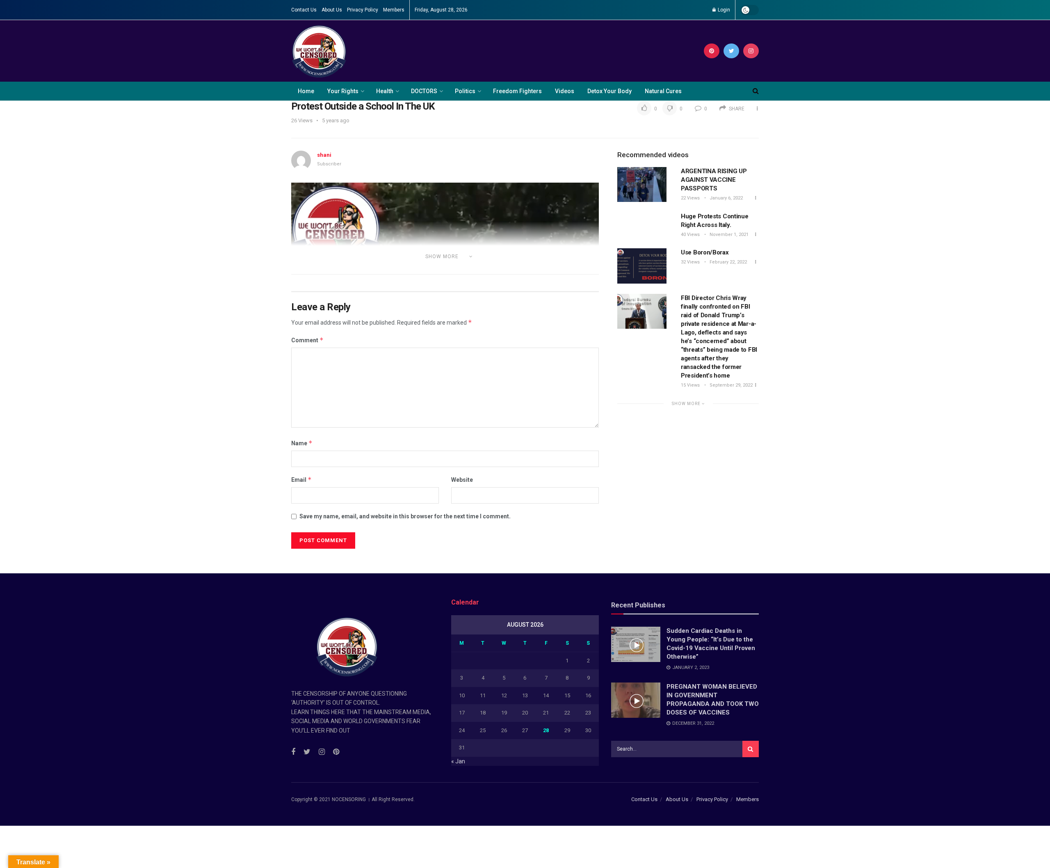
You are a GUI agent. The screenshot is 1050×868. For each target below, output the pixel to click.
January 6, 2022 (725, 198)
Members (393, 10)
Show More (687, 403)
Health (384, 91)
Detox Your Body (609, 91)
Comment (307, 340)
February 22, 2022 (727, 262)
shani (324, 155)
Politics (465, 91)
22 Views (690, 198)
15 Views (690, 385)
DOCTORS (424, 91)
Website (462, 479)
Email (301, 479)
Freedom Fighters (517, 91)
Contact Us (304, 10)
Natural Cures (663, 91)
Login (723, 10)
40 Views (690, 234)
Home (306, 91)
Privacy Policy (362, 10)
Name (302, 443)
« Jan (458, 761)
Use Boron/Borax (705, 252)
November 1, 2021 (728, 234)
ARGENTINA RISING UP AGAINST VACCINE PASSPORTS (713, 179)
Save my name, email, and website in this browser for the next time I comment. (405, 516)
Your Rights (342, 91)
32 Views (690, 262)
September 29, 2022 (730, 385)
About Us (332, 10)
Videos (564, 91)
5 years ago (335, 120)
